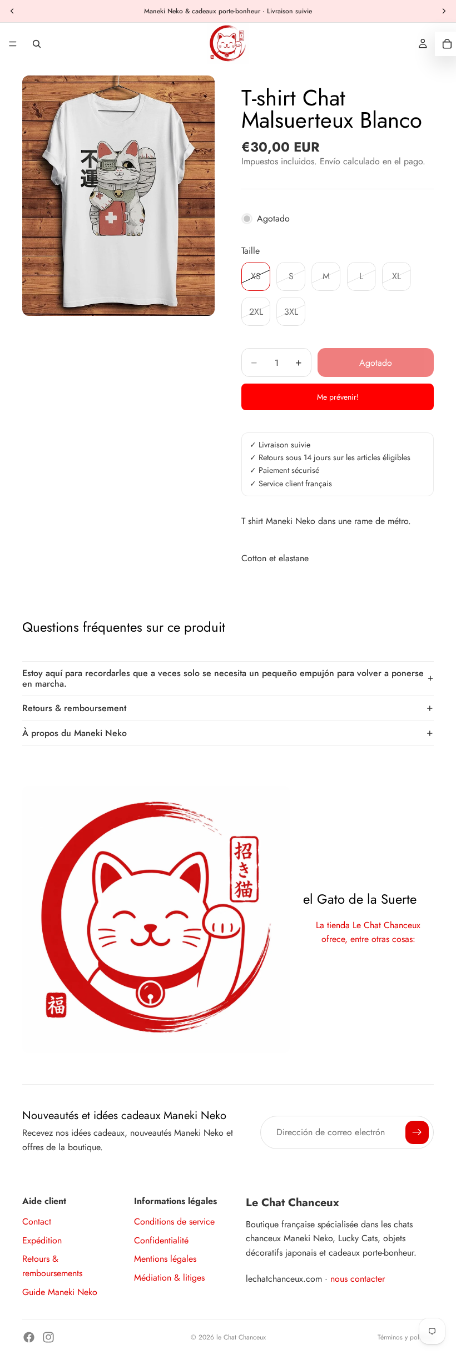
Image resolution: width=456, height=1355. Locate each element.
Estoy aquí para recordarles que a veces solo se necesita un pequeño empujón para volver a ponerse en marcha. (223, 678)
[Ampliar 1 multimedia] (118, 195)
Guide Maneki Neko (59, 1292)
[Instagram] (48, 1337)
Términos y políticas (406, 1337)
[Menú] (13, 44)
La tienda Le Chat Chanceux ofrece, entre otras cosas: (368, 932)
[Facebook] (29, 1337)
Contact (36, 1221)
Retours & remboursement (74, 708)
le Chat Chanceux (241, 1337)
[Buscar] (36, 44)
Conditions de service (174, 1221)
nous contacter (357, 1278)
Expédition (42, 1240)
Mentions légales (165, 1258)
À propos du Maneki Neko (74, 733)
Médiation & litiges (169, 1277)
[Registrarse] (417, 1132)
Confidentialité (161, 1240)
